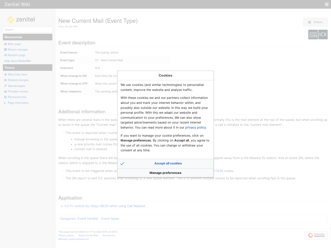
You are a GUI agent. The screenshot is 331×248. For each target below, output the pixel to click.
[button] (165, 163)
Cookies (165, 75)
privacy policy (195, 127)
